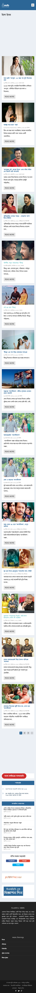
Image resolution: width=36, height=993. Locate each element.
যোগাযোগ (14, 988)
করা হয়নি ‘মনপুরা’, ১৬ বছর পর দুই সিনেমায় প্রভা (18, 79)
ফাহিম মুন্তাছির (8, 265)
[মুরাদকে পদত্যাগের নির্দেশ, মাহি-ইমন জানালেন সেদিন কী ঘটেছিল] (18, 603)
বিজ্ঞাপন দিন (21, 988)
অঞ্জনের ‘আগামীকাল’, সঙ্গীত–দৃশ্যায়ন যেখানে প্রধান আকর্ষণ (17, 392)
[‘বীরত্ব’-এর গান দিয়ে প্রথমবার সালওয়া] (18, 339)
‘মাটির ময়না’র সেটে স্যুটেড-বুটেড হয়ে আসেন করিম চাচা (17, 816)
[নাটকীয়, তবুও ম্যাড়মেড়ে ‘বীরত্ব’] (18, 250)
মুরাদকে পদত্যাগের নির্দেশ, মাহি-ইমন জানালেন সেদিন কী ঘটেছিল (15, 617)
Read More (9, 97)
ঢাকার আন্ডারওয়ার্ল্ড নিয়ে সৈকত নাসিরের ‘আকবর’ (16, 660)
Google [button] (24, 861)
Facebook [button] (11, 861)
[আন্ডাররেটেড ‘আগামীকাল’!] (18, 422)
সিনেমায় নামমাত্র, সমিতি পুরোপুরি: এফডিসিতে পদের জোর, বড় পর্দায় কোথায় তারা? (18, 838)
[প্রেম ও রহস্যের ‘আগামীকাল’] (18, 467)
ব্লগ (25, 127)
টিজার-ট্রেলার (5, 958)
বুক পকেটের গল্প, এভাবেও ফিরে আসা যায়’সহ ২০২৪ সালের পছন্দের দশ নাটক (17, 794)
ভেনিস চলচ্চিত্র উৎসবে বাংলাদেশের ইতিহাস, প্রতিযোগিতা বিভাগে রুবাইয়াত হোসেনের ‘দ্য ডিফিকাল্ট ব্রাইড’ (17, 809)
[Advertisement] (18, 35)
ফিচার (3, 940)
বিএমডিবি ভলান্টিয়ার (15, 985)
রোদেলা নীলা (7, 396)
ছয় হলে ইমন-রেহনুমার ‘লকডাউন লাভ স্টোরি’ (18, 571)
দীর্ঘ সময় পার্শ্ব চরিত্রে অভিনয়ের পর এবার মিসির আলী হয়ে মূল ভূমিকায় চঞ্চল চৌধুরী (18, 830)
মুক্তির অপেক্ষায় (5, 953)
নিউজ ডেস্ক (7, 83)
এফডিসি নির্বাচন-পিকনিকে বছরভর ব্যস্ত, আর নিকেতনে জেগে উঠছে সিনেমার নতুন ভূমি (17, 846)
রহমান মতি (7, 482)
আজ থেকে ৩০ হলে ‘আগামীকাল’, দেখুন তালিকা (16, 525)
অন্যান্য (22, 265)
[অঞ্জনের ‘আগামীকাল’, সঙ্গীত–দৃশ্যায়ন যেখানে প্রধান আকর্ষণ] (18, 378)
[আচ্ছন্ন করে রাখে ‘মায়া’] (18, 112)
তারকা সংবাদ (21, 83)
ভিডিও (21, 355)
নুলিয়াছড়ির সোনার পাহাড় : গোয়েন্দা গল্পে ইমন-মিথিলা (17, 217)
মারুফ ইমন (7, 438)
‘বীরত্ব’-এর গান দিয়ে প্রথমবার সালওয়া (15, 352)
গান (19, 355)
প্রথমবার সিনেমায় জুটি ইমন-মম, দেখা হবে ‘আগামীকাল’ (17, 707)
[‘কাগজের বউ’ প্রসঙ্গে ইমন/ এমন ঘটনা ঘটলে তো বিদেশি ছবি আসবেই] (18, 157)
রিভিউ (28, 127)
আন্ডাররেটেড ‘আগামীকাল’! (12, 435)
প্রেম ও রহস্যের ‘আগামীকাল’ (12, 480)
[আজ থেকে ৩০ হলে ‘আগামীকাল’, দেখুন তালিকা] (18, 512)
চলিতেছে (25, 529)
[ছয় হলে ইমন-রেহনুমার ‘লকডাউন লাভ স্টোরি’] (18, 558)
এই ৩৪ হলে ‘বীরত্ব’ (10, 307)
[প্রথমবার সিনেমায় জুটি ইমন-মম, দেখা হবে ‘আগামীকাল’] (18, 693)
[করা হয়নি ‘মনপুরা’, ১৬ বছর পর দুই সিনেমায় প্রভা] (18, 65)
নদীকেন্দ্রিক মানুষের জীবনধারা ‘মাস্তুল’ (13, 823)
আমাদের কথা (6, 985)
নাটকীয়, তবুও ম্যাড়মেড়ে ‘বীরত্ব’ (13, 263)
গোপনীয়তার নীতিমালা (27, 985)
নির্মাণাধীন (27, 221)
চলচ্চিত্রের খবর (22, 221)
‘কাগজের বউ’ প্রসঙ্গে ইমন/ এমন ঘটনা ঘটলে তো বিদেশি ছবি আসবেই (17, 170)
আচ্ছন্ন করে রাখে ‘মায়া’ (11, 125)
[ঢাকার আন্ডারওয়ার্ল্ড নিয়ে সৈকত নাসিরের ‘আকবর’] (18, 647)
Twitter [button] (18, 865)
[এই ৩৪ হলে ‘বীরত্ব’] (18, 295)
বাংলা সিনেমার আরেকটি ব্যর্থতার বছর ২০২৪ (16, 789)
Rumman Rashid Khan (11, 127)
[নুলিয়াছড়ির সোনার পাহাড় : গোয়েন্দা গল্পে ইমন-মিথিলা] (18, 203)
